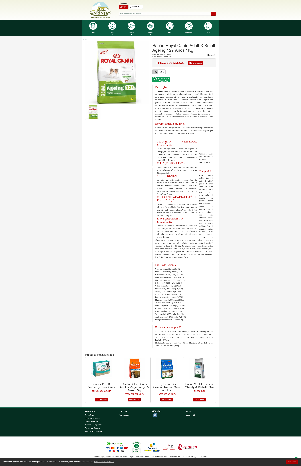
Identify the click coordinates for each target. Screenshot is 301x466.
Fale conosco (124, 415)
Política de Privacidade (93, 431)
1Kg (155, 72)
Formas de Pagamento (93, 425)
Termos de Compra (92, 428)
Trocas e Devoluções (93, 421)
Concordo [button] (292, 462)
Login (124, 7)
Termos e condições (92, 418)
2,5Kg (162, 72)
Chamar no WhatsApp (163, 79)
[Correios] (152, 447)
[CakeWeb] (169, 447)
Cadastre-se (136, 7)
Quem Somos (90, 415)
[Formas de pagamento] (116, 447)
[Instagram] (155, 415)
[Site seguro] (187, 447)
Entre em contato (196, 63)
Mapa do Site (191, 415)
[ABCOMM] (136, 447)
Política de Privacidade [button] (104, 462)
